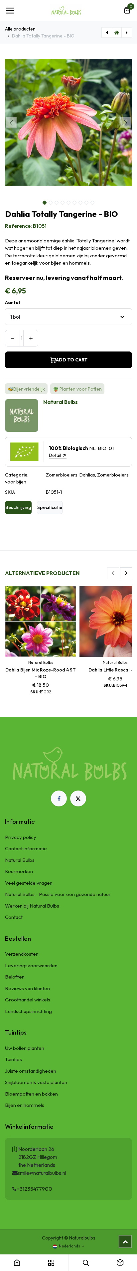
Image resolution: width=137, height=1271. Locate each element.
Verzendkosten (22, 954)
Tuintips (13, 1059)
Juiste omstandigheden (30, 1071)
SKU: (10, 492)
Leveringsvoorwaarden (31, 965)
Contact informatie (26, 848)
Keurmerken (19, 871)
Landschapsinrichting (28, 1011)
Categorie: (16, 475)
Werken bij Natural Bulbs (32, 906)
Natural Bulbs (20, 860)
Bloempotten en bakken (31, 1094)
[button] (11, 122)
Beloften (15, 977)
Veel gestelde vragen (29, 883)
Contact (14, 917)
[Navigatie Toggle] (10, 11)
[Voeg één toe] (31, 338)
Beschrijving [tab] (18, 507)
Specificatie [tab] (49, 507)
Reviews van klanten (27, 988)
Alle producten (20, 29)
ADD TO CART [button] (71, 360)
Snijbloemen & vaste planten (36, 1082)
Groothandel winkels (27, 999)
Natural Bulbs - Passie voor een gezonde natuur (58, 894)
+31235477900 (34, 1188)
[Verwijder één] (12, 338)
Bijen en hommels (24, 1105)
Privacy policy (20, 837)
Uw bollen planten (24, 1048)
